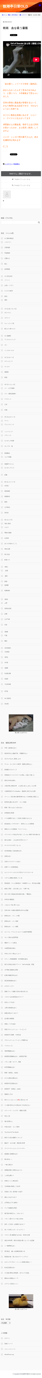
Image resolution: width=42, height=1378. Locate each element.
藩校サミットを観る (10, 943)
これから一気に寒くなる (12, 905)
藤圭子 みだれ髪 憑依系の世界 (14, 1143)
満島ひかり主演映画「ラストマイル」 (16, 829)
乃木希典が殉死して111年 (12, 1186)
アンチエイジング (9, 339)
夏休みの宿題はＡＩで (11, 1278)
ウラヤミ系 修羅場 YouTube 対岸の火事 (17, 1235)
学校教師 (7, 253)
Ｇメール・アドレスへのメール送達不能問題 (18, 932)
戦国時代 (7, 496)
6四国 (6, 679)
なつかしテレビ (9, 467)
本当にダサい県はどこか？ (12, 953)
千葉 (5, 635)
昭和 (5, 502)
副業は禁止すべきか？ (11, 1013)
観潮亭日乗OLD (15, 6)
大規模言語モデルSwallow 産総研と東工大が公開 (19, 791)
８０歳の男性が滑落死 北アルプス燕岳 (16, 1273)
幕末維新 (7, 491)
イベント (7, 280)
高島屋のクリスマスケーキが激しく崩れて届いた (19, 775)
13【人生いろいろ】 (10, 309)
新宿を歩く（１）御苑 (11, 926)
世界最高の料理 (9, 813)
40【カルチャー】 (10, 417)
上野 (5, 603)
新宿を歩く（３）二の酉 (12, 915)
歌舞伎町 (7, 590)
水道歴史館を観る (9, 948)
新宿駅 (6, 585)
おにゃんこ (7, 312)
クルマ (6, 527)
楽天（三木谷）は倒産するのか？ (14, 1224)
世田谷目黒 (7, 608)
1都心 (6, 567)
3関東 (6, 632)
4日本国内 (7, 648)
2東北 (6, 657)
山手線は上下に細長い (11, 1202)
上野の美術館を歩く (10, 1007)
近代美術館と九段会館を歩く (13, 851)
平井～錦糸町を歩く (10, 748)
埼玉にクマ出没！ (9, 1002)
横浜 (5, 641)
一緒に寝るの (8, 1164)
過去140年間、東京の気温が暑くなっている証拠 (19, 1240)
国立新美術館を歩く (10, 980)
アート (6, 420)
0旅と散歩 (7, 523)
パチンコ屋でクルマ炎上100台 (13, 1219)
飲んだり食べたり (9, 328)
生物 (5, 410)
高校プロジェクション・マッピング (15, 1029)
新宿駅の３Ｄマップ (10, 769)
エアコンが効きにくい (11, 1283)
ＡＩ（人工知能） (9, 388)
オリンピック (8, 361)
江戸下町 (7, 619)
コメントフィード (9, 1349)
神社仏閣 (7, 549)
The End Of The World (11, 1132)
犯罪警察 (7, 269)
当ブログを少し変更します (12, 759)
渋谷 (5, 624)
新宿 (5, 581)
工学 (5, 404)
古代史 (6, 485)
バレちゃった (8, 1045)
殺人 (5, 264)
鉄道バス (7, 560)
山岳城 (6, 538)
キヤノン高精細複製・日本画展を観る (16, 959)
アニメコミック (9, 424)
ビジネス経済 (8, 291)
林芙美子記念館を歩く (11, 1083)
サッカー (7, 366)
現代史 (6, 512)
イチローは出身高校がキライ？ (14, 997)
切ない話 (7, 1116)
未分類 (6, 704)
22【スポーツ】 (9, 357)
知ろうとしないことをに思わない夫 (16, 1100)
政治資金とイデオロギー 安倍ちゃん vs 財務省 (19, 824)
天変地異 (7, 247)
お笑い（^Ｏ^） (9, 285)
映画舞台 (16, 164)
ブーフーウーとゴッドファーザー (14, 1148)
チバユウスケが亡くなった (12, 845)
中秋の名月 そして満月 (12, 1127)
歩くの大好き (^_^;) (10, 543)
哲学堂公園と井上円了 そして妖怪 (15, 802)
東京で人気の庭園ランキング (13, 1137)
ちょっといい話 (9, 323)
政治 (5, 296)
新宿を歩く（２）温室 (11, 921)
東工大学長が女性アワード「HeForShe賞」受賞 (19, 964)
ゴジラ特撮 (7, 457)
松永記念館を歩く (9, 1267)
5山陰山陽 (7, 673)
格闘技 (6, 372)
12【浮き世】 (8, 276)
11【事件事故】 (9, 238)
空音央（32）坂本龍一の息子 (13, 1191)
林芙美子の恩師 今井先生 (12, 1035)
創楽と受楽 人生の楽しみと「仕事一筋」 (17, 888)
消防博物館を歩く (9, 1051)
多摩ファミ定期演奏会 (11, 867)
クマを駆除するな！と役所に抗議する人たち (18, 818)
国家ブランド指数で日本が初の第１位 (16, 991)
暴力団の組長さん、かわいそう (14, 1213)
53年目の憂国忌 (9, 899)
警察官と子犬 (8, 1094)
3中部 (6, 662)
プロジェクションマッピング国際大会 (16, 1040)
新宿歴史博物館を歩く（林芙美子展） (16, 1056)
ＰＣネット (7, 399)
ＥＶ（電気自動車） (10, 393)
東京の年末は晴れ (9, 780)
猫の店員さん (8, 1121)
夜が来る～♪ (8, 1159)
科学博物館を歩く (9, 1067)
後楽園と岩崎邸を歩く (11, 1154)
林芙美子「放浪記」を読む (12, 1089)
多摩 (5, 614)
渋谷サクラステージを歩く (12, 861)
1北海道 (6, 652)
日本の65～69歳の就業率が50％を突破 (16, 910)
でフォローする (22, 179)
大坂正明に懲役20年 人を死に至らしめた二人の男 (20, 786)
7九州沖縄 (7, 684)
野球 (5, 377)
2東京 (6, 599)
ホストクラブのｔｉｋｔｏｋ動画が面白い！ (18, 1262)
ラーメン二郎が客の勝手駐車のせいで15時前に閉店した (21, 796)
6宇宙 (6, 691)
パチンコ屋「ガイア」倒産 (12, 1062)
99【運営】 (8, 698)
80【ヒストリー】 (10, 482)
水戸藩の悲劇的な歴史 (11, 970)
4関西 (6, 668)
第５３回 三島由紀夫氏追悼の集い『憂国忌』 (18, 894)
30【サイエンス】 (10, 384)
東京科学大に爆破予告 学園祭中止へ (16, 753)
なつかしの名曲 (9, 440)
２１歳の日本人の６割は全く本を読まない (17, 1105)
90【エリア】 (8, 520)
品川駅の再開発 (9, 1018)
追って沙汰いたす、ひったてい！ (14, 1229)
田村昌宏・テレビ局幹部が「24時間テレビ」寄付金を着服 (22, 883)
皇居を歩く (7, 856)
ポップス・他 (8, 446)
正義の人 (7, 258)
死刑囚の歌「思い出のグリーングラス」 (16, 1256)
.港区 (6, 576)
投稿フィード (8, 1343)
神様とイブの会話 (9, 1024)
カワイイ (7, 318)
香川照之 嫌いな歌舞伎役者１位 (14, 1251)
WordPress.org (9, 1354)
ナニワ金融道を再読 (10, 1208)
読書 (5, 475)
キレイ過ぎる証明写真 (11, 937)
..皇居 (6, 570)
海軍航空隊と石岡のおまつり (13, 1170)
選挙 (5, 300)
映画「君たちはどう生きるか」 (14, 807)
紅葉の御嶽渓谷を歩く (11, 975)
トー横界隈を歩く (9, 1246)
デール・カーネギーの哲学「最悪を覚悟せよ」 (18, 764)
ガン (5, 345)
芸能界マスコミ (9, 464)
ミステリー (9, 164)
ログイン (7, 1338)
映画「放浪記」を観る (11, 1072)
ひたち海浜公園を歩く (11, 1078)
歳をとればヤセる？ (10, 1197)
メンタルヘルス (9, 350)
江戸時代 (7, 507)
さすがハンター (9, 986)
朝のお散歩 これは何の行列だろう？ (16, 840)
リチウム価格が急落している (13, 878)
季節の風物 (7, 532)
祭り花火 (7, 554)
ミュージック (8, 431)
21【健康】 (8, 336)
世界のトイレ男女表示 (11, 1181)
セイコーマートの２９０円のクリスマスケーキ (18, 872)
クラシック (7, 435)
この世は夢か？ (9, 1175)
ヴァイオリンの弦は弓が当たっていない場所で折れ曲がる (22, 834)
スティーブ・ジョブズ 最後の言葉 (15, 1110)
